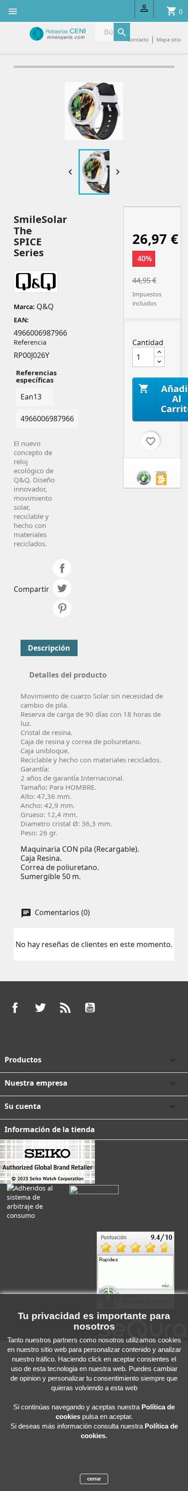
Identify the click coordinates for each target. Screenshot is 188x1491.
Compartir (62, 568)
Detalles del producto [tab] (68, 675)
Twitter (40, 1007)
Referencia (30, 342)
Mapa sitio (169, 39)
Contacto (138, 39)
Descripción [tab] (49, 648)
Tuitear (62, 588)
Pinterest (62, 608)
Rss (65, 1007)
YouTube (90, 1007)
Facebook (15, 1007)
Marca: (24, 306)
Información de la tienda (50, 1129)
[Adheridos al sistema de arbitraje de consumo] (31, 1201)
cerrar (94, 1478)
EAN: (21, 320)
